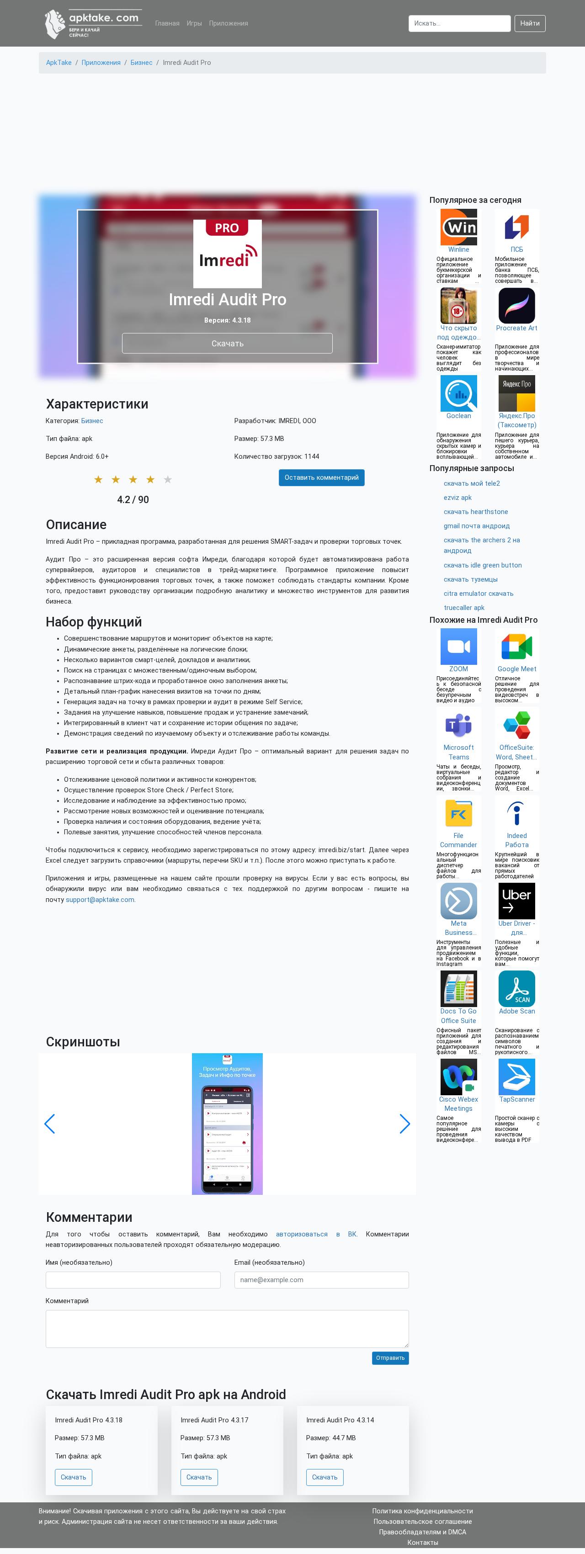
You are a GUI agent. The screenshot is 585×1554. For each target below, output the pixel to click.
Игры (194, 23)
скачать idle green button (483, 565)
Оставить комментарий (322, 478)
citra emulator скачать (479, 594)
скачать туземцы (471, 579)
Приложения (228, 23)
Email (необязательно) (269, 1263)
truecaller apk (464, 608)
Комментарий (67, 1301)
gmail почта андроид (477, 526)
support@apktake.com (100, 900)
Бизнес (92, 421)
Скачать (228, 343)
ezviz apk (458, 498)
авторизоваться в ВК (316, 1234)
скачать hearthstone (476, 512)
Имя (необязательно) (79, 1263)
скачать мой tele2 (472, 484)
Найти (530, 23)
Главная (167, 23)
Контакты (423, 1543)
